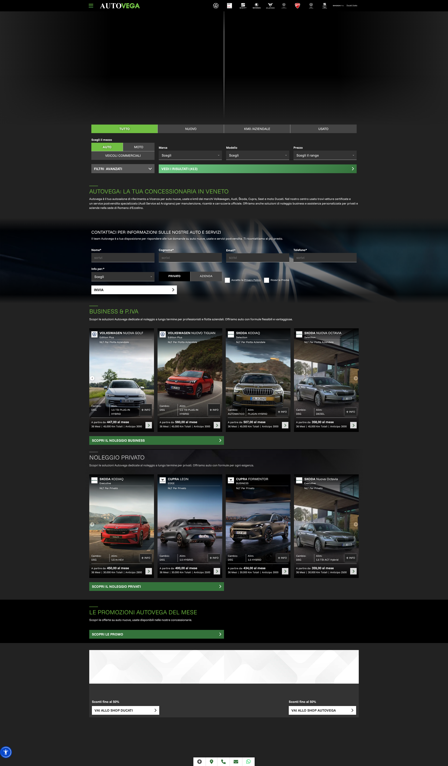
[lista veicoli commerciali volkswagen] (284, 6)
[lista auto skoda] (257, 6)
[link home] (120, 5)
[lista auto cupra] (270, 6)
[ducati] (297, 6)
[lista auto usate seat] (325, 6)
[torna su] (199, 761)
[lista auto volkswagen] (216, 6)
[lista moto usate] (352, 6)
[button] (6, 752)
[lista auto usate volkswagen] (311, 6)
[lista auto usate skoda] (338, 6)
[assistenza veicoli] (229, 6)
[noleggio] (148, 425)
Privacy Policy (252, 280)
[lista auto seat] (243, 6)
